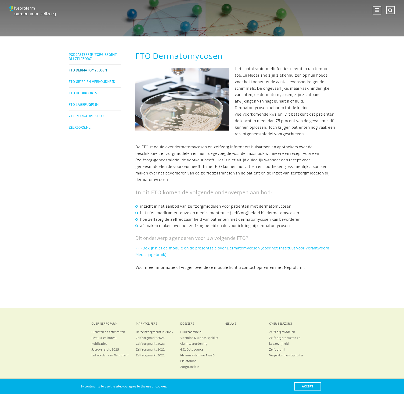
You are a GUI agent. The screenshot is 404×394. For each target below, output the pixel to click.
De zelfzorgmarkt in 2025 (154, 332)
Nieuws (275, 10)
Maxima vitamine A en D (197, 355)
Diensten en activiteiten (108, 332)
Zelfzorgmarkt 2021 (150, 355)
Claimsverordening (193, 344)
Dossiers (255, 10)
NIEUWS (230, 324)
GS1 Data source (191, 349)
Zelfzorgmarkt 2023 (150, 344)
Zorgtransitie (189, 367)
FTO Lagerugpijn (84, 105)
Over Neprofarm (132, 10)
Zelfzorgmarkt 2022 (150, 349)
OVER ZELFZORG (280, 324)
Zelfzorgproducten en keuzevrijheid (284, 341)
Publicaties (99, 344)
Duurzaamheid (191, 332)
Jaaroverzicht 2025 (105, 349)
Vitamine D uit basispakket (199, 338)
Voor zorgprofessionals (219, 10)
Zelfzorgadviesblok (87, 116)
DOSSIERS (187, 324)
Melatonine (188, 361)
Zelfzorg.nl (79, 127)
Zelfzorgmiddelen (282, 332)
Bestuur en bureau (104, 338)
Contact (360, 10)
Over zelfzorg (301, 10)
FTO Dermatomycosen (88, 70)
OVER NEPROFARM (104, 324)
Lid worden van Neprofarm (110, 355)
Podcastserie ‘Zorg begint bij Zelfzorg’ (93, 57)
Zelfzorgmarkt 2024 (171, 10)
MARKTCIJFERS (146, 324)
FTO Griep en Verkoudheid (92, 82)
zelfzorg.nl (336, 10)
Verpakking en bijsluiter (286, 355)
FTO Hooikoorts (83, 93)
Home (107, 10)
